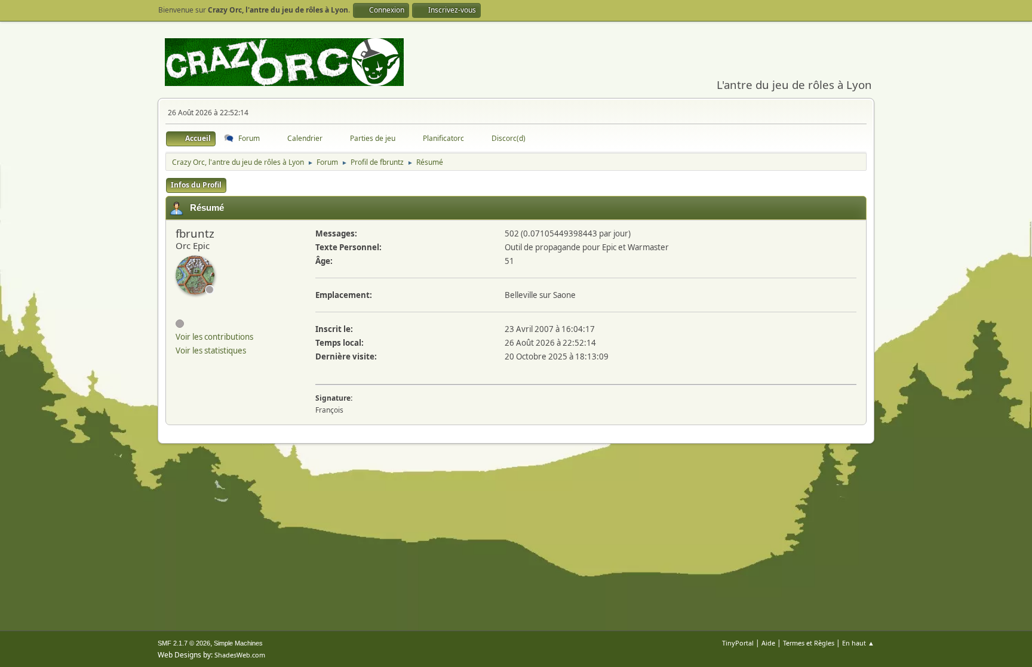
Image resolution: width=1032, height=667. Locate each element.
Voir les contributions (214, 336)
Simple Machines (238, 643)
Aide (768, 642)
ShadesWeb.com (239, 654)
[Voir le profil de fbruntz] (195, 275)
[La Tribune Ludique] (180, 302)
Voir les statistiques (211, 350)
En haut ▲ (858, 642)
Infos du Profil (196, 185)
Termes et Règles (808, 642)
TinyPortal (738, 642)
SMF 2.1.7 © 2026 (184, 643)
